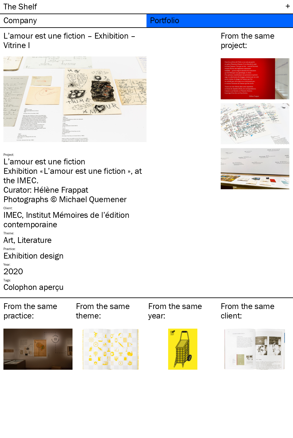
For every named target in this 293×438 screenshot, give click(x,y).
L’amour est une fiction (44, 161)
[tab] (73, 20)
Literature (34, 240)
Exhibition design (33, 255)
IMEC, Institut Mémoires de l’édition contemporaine (66, 219)
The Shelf (20, 6)
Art (8, 240)
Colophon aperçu (33, 287)
